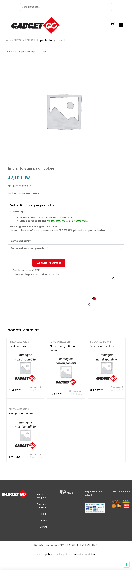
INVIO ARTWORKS (66, 492)
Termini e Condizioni (83, 554)
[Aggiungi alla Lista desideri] (114, 278)
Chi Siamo (43, 520)
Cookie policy (62, 554)
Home (8, 40)
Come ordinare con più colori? (29, 248)
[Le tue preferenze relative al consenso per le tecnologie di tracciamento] (126, 564)
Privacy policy (44, 554)
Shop (14, 51)
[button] (121, 25)
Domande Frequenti (41, 506)
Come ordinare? (20, 241)
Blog (43, 514)
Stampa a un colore (102, 346)
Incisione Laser (17, 346)
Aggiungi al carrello (49, 262)
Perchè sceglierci (41, 496)
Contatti (43, 527)
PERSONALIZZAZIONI (24, 40)
